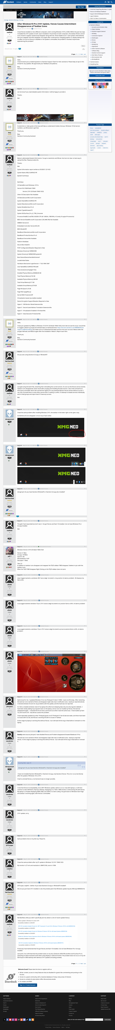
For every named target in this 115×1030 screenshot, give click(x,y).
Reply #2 (19, 88)
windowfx (104, 143)
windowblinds (98, 128)
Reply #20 (19, 784)
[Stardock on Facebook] (95, 84)
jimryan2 (9, 706)
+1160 (9, 369)
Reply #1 (19, 56)
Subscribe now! (100, 75)
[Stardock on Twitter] (93, 84)
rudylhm (10, 869)
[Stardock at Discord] (97, 86)
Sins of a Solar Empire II (40, 1005)
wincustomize (99, 139)
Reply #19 (19, 757)
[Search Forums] (111, 2)
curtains (99, 148)
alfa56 (9, 585)
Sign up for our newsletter (76, 1019)
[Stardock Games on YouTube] (98, 84)
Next (81, 54)
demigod (98, 143)
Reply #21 (19, 810)
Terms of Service (56, 1027)
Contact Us (71, 1013)
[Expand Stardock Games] (89, 61)
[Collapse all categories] (110, 24)
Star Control (38, 1007)
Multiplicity (5, 1009)
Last (85, 54)
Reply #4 (19, 155)
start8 (91, 134)
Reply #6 (19, 351)
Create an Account (105, 1003)
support (92, 150)
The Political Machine (40, 1009)
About (70, 998)
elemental (92, 145)
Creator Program (73, 1011)
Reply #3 (19, 123)
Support (51, 2)
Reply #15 (19, 626)
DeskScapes (6, 1007)
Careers (70, 1005)
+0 (9, 594)
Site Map (68, 1027)
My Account (103, 1000)
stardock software (105, 130)
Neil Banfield (9, 361)
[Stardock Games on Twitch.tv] (101, 84)
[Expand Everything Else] (89, 64)
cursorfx (92, 143)
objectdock (92, 132)
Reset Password (104, 1007)
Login (21, 10)
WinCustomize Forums (45, 546)
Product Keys (104, 1005)
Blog (45, 2)
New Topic (81, 7)
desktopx (92, 139)
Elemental (37, 1000)
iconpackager (93, 141)
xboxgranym (9, 419)
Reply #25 (19, 914)
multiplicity (99, 132)
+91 (9, 564)
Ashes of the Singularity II (41, 998)
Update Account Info (105, 1009)
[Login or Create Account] (105, 2)
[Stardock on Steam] (107, 84)
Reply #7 (19, 383)
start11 (99, 141)
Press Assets (72, 1009)
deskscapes (97, 134)
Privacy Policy (48, 1027)
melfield (9, 32)
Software (18, 2)
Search (16, 10)
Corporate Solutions (8, 1000)
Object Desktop (6, 998)
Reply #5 (19, 319)
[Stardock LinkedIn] (102, 86)
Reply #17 (19, 697)
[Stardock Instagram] (104, 84)
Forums (70, 1015)
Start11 (5, 1003)
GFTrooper (9, 845)
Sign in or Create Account (28, 985)
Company (72, 996)
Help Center (103, 998)
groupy (105, 132)
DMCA (62, 1027)
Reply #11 (19, 521)
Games (25, 2)
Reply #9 (19, 445)
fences (83, 46)
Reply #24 (19, 882)
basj (9, 66)
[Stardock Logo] (8, 2)
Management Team (73, 1003)
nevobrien (9, 741)
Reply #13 (19, 575)
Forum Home (9, 10)
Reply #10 (19, 488)
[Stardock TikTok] (100, 86)
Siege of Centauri (39, 1013)
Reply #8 (19, 409)
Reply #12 (19, 546)
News (39, 2)
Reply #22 (19, 835)
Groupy (5, 1011)
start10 (106, 137)
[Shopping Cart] (108, 2)
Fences (20, 20)
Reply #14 (19, 600)
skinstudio (105, 141)
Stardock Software (13, 20)
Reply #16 (19, 651)
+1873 (9, 74)
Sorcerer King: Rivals (40, 1015)
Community (33, 2)
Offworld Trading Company (41, 1011)
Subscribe (107, 1019)
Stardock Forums (37, 28)
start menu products (94, 130)
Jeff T (9, 556)
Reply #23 (19, 859)
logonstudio (92, 148)
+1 (9, 421)
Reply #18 (19, 731)
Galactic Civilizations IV (40, 1003)
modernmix (105, 148)
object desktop (100, 145)
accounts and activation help (96, 137)
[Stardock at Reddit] (94, 86)
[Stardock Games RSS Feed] (105, 86)
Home (5, 20)
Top (84, 56)
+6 (9, 40)
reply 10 (28, 763)
